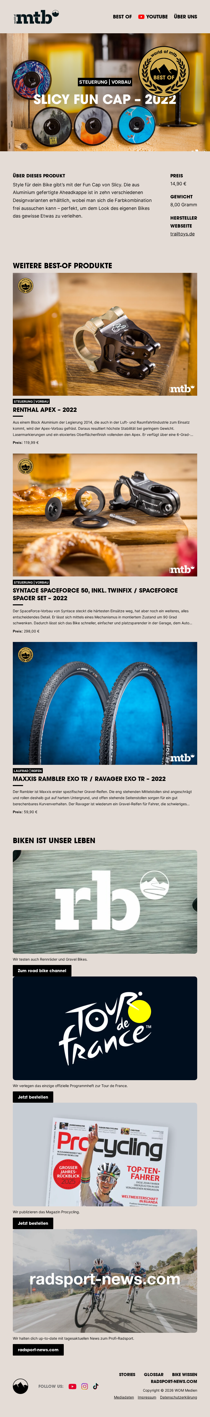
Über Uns (185, 16)
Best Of (122, 16)
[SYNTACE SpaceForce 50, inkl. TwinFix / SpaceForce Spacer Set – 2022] (105, 515)
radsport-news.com (38, 1349)
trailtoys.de (182, 234)
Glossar (153, 1374)
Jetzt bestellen (33, 1097)
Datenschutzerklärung (178, 1397)
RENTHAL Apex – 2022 (45, 409)
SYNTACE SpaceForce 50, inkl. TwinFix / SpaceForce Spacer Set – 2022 (95, 594)
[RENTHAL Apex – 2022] (105, 334)
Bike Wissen (184, 1374)
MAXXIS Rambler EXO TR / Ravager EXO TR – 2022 (89, 778)
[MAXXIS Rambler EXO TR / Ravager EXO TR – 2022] (105, 703)
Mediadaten (124, 1397)
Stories (127, 1374)
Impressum (147, 1397)
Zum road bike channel (42, 970)
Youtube (157, 16)
